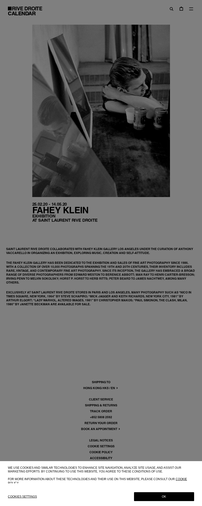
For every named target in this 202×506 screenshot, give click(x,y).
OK (164, 496)
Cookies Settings (22, 496)
